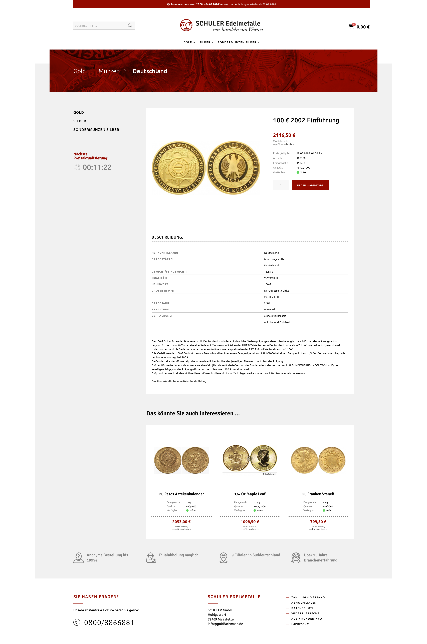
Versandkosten (286, 143)
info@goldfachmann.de (225, 623)
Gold (79, 70)
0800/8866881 (109, 622)
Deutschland (149, 71)
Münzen (109, 70)
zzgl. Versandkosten (181, 529)
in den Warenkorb (310, 185)
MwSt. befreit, (181, 526)
